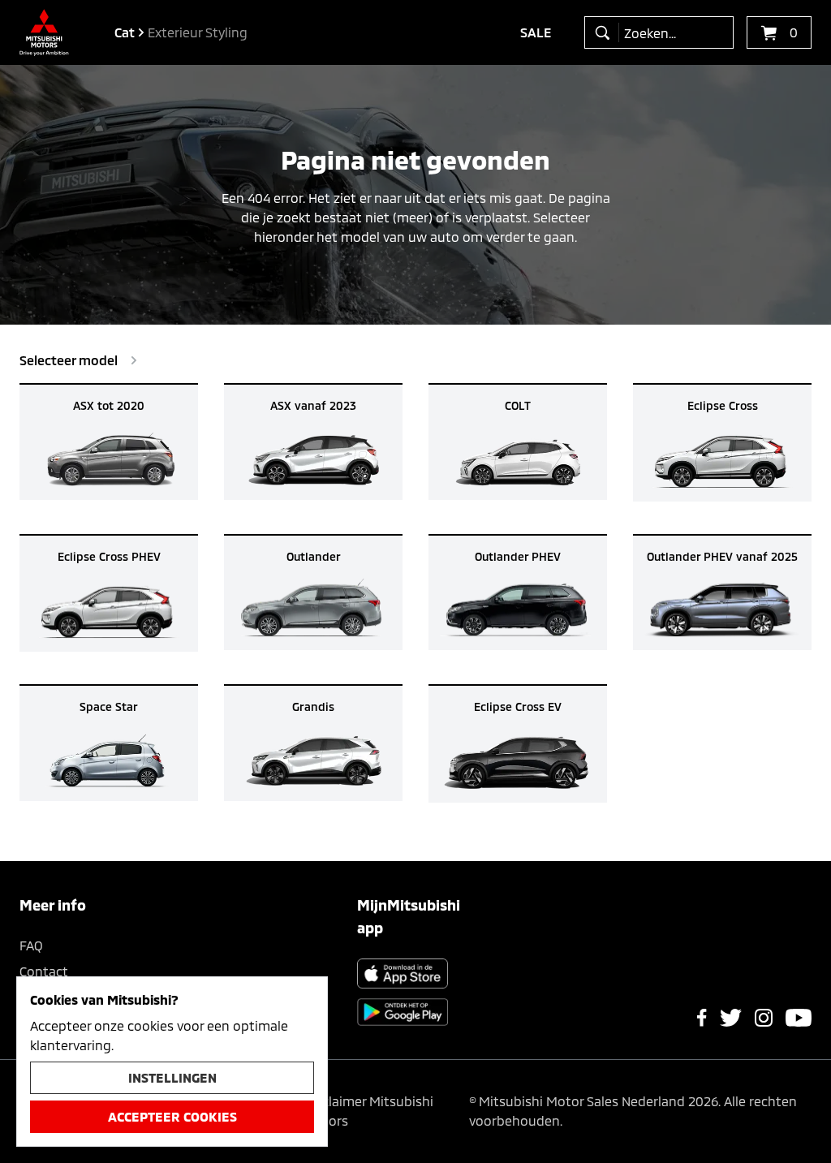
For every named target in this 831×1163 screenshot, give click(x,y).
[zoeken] (605, 32)
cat (124, 32)
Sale (536, 32)
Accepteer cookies (172, 1116)
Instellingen (172, 1077)
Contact (43, 971)
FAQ (31, 945)
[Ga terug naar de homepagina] (44, 32)
